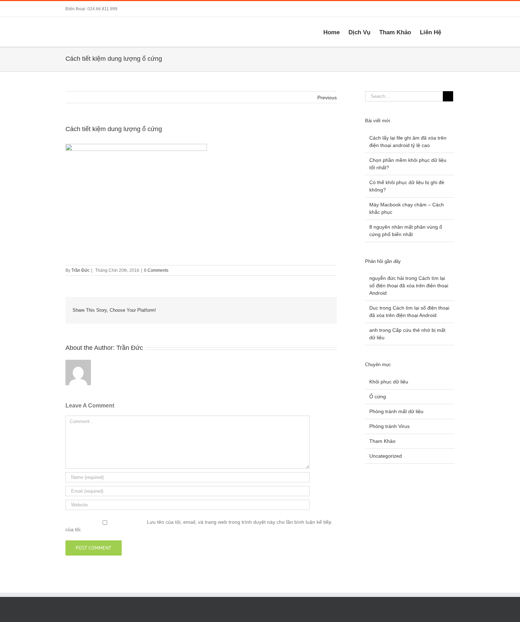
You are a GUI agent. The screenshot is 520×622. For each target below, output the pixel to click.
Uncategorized (385, 456)
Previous (327, 97)
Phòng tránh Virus (389, 426)
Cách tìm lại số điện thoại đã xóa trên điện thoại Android (408, 285)
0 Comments (156, 270)
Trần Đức (80, 270)
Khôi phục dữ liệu (388, 382)
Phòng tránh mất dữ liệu (396, 411)
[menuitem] (335, 32)
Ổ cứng (377, 396)
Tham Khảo (382, 441)
